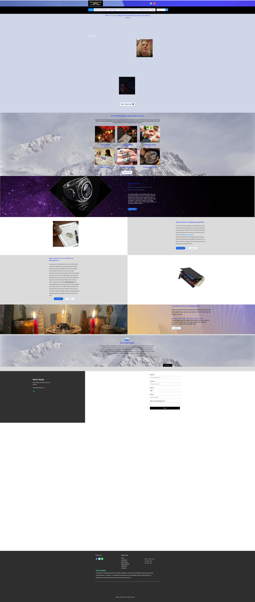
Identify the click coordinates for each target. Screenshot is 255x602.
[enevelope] (99, 559)
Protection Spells (125, 564)
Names (152, 374)
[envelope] (154, 3)
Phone (152, 388)
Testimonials (124, 566)
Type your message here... (158, 401)
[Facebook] (96, 559)
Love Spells (124, 560)
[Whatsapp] (151, 3)
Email (152, 394)
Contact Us (123, 568)
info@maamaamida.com (38, 387)
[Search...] (166, 10)
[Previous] (96, 349)
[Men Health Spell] (125, 360)
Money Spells (124, 562)
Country (152, 381)
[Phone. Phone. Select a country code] (152, 390)
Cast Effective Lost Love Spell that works (186, 306)
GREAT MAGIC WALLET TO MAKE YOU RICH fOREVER (61, 259)
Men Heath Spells (127, 343)
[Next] (157, 349)
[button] (151, 55)
